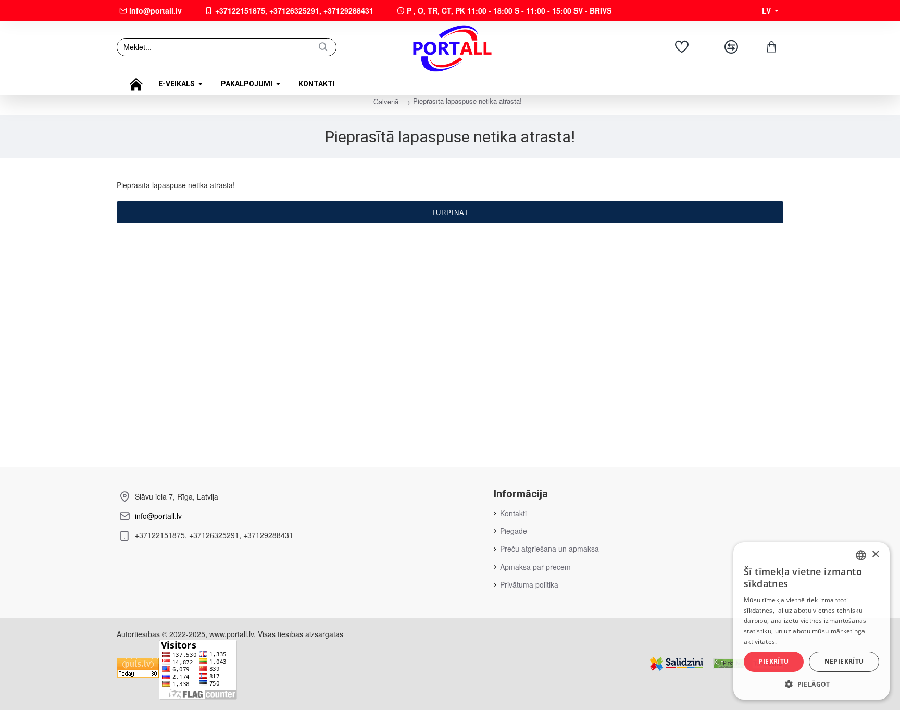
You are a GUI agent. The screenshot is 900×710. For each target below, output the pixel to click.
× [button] (875, 554)
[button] (811, 684)
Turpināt (450, 212)
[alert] (811, 621)
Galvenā (385, 101)
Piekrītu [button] (773, 661)
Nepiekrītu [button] (844, 661)
